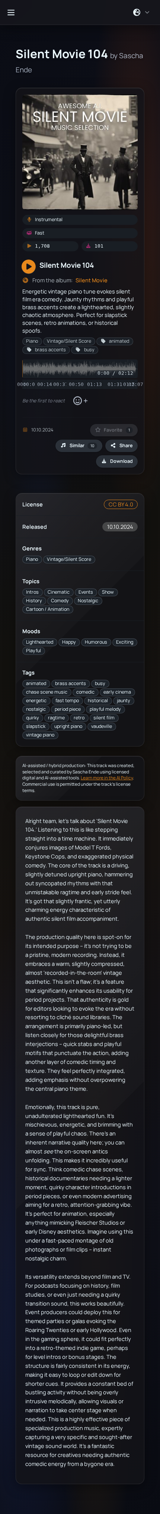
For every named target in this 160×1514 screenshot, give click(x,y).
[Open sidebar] (11, 12)
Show (108, 592)
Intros (32, 592)
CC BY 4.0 (121, 504)
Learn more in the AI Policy (107, 778)
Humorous (96, 642)
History (34, 600)
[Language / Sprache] (141, 12)
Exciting (124, 642)
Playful (33, 650)
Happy (69, 642)
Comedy (60, 600)
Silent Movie (92, 280)
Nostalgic (88, 600)
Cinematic (59, 592)
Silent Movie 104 (66, 264)
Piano (32, 559)
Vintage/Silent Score (69, 559)
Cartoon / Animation (47, 609)
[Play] (28, 267)
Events (86, 592)
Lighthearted (39, 642)
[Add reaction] (80, 401)
